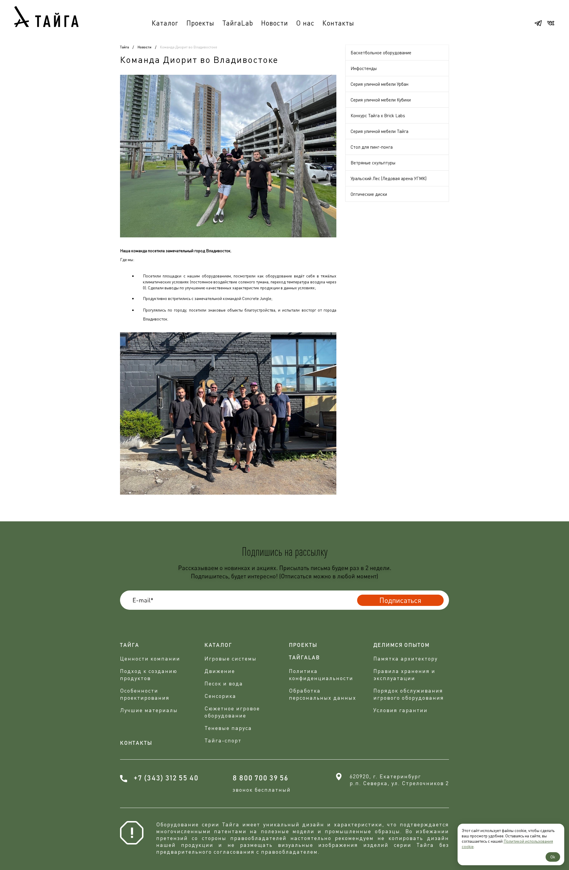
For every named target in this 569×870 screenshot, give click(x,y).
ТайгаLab (237, 23)
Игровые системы (230, 658)
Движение (219, 671)
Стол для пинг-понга (372, 147)
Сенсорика (220, 696)
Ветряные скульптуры (373, 162)
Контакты (338, 23)
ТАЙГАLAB (304, 658)
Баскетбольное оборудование (381, 52)
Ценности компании (150, 658)
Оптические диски (369, 194)
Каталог (165, 23)
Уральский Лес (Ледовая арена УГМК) (388, 178)
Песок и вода (223, 683)
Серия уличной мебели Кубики (381, 99)
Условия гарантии (400, 710)
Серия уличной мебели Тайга (379, 131)
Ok (552, 856)
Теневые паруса (228, 728)
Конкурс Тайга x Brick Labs (378, 115)
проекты (303, 645)
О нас (305, 23)
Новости (274, 23)
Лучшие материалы (149, 710)
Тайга (124, 47)
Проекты (200, 23)
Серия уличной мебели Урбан (379, 84)
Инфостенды (364, 68)
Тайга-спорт (223, 740)
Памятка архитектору (405, 658)
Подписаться (400, 600)
